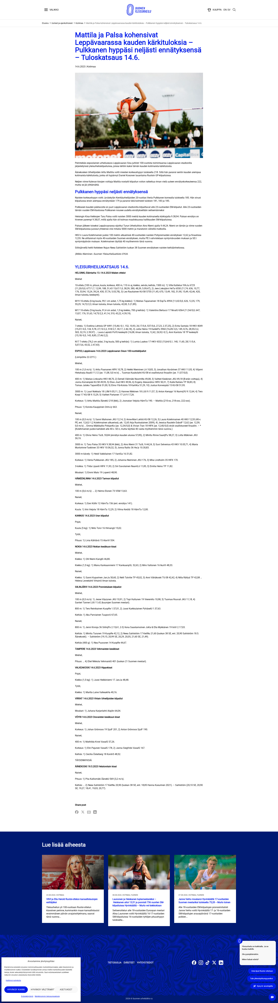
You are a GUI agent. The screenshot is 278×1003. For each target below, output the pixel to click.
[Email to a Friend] (89, 812)
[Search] (234, 10)
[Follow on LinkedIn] (221, 963)
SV (229, 9)
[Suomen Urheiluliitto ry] (139, 9)
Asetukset (66, 989)
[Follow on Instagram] (201, 963)
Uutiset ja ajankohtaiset (62, 23)
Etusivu (45, 23)
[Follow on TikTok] (207, 963)
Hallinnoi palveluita (13, 980)
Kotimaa (79, 23)
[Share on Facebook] (76, 812)
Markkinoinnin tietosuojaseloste (47, 996)
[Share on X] (83, 812)
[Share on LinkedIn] (95, 812)
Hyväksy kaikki (16, 989)
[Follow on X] (214, 963)
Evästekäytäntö (27, 996)
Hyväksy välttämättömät (42, 989)
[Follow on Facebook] (194, 963)
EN (225, 9)
